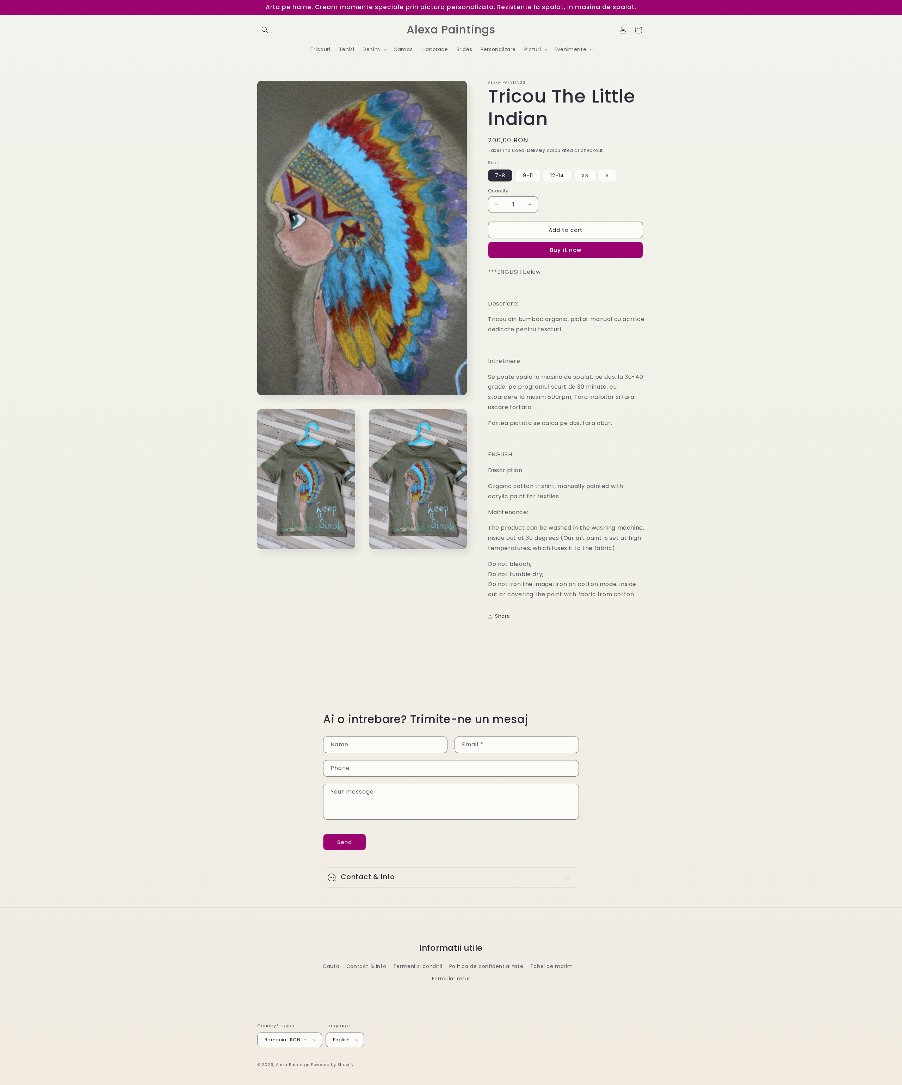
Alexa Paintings (293, 1064)
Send (344, 842)
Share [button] (502, 615)
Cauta (331, 966)
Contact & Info (366, 966)
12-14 (557, 175)
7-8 (500, 175)
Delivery (536, 150)
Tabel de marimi (552, 966)
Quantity (498, 190)
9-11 (528, 175)
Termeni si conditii (417, 966)
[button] (265, 30)
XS (585, 175)
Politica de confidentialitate (486, 966)
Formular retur (451, 978)
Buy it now (565, 250)
